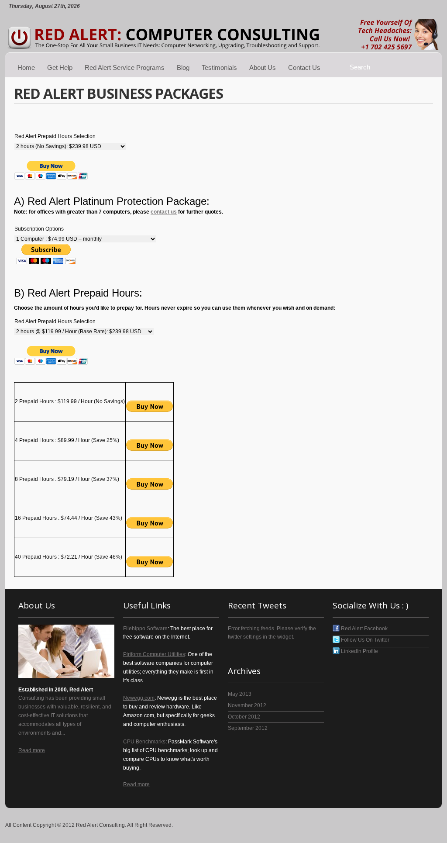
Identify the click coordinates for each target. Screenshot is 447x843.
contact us (164, 212)
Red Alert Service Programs (125, 67)
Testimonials (219, 67)
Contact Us (304, 67)
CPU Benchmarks (144, 742)
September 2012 (248, 728)
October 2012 (244, 717)
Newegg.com (139, 698)
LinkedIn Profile (359, 651)
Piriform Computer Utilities (154, 654)
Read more (31, 750)
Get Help (59, 67)
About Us (262, 67)
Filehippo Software (145, 628)
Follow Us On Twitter (364, 640)
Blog (183, 67)
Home (26, 67)
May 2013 (239, 694)
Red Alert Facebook (364, 628)
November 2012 (247, 705)
